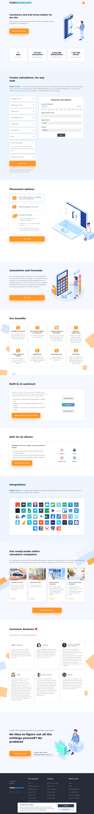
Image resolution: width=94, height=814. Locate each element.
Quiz (29, 783)
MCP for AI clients (74, 798)
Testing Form (32, 798)
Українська (12, 781)
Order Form (31, 792)
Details (13, 598)
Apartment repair (35, 582)
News (70, 783)
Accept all (66, 805)
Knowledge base (74, 789)
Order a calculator (20, 753)
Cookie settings (66, 809)
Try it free (27, 239)
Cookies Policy (42, 810)
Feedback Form (33, 789)
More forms (23, 163)
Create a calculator (19, 31)
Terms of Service (52, 789)
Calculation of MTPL (17, 582)
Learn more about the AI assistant (26, 415)
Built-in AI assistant (74, 795)
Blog (70, 786)
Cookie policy (51, 795)
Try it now (27, 297)
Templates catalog (47, 610)
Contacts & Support (53, 783)
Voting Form (32, 795)
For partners (51, 798)
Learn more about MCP (22, 463)
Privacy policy (51, 792)
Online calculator (33, 786)
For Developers (73, 792)
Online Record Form (34, 801)
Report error (51, 786)
